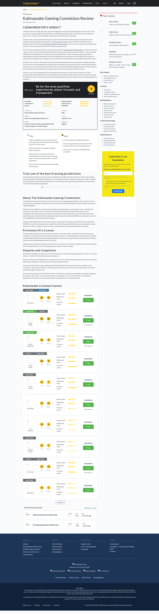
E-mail (63, 116)
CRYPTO (42, 311)
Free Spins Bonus (109, 145)
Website (26, 116)
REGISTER (87, 508)
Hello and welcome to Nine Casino (45, 515)
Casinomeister (114, 544)
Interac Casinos (109, 106)
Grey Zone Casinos (109, 129)
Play (88, 300)
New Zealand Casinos (110, 96)
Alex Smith (27, 22)
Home (25, 9)
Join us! (105, 3)
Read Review (88, 295)
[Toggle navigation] (114, 3)
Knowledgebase (57, 552)
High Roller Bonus (109, 140)
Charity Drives (56, 549)
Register (121, 3)
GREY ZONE (29, 290)
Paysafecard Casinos (110, 113)
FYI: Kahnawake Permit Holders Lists (46, 525)
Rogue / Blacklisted (110, 131)
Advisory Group (57, 546)
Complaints (75, 3)
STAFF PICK (42, 290)
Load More (60, 502)
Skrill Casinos (108, 110)
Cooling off (37, 605)
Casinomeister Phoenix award (73, 50)
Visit (134, 23)
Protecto (113, 551)
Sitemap (25, 544)
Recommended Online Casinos (32, 546)
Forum (98, 3)
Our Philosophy (28, 554)
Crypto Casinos (108, 80)
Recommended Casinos (111, 76)
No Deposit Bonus (109, 143)
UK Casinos (107, 90)
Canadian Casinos (109, 92)
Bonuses (66, 3)
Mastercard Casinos (110, 104)
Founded (64, 110)
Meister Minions (57, 544)
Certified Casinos (109, 126)
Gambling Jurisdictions (38, 9)
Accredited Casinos (110, 124)
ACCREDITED (30, 311)
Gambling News (87, 3)
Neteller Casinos (109, 108)
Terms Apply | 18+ (88, 325)
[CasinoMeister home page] (31, 3)
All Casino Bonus (109, 138)
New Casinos (108, 82)
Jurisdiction (27, 110)
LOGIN (94, 508)
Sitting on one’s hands (60, 42)
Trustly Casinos (109, 115)
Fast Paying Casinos (110, 78)
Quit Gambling (46, 605)
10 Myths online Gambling (31, 549)
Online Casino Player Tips (31, 552)
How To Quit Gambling (88, 546)
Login (128, 3)
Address (26, 122)
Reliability (64, 122)
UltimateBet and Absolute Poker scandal (54, 44)
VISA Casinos (108, 117)
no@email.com (66, 118)
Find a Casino (57, 3)
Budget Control (86, 544)
